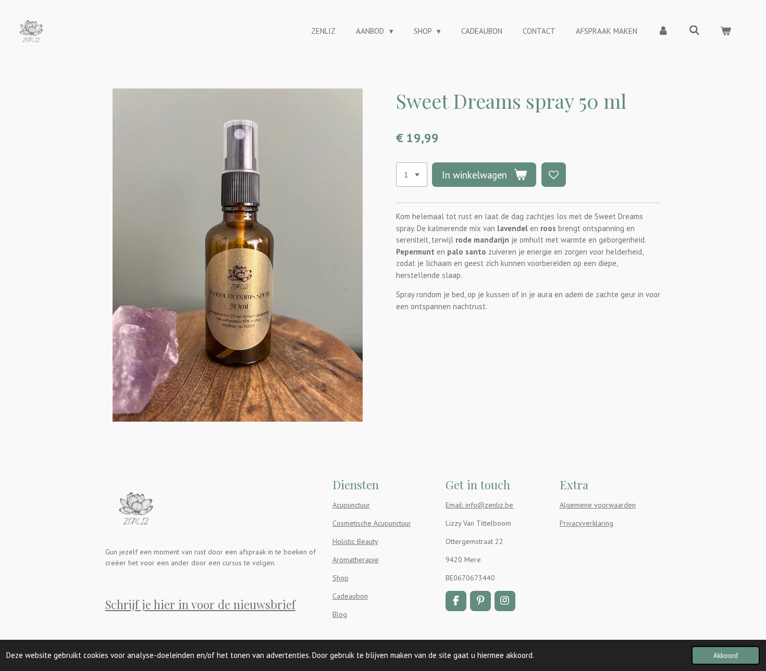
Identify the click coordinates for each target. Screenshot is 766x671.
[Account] (663, 31)
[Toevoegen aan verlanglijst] (553, 174)
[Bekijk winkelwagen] (725, 31)
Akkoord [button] (725, 655)
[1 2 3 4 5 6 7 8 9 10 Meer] (411, 174)
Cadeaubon (350, 596)
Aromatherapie (355, 559)
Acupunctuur (351, 505)
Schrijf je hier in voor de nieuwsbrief (200, 604)
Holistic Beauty (355, 541)
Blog (339, 614)
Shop (340, 578)
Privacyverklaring (586, 523)
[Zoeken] (694, 30)
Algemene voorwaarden (598, 505)
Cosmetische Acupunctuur (371, 523)
